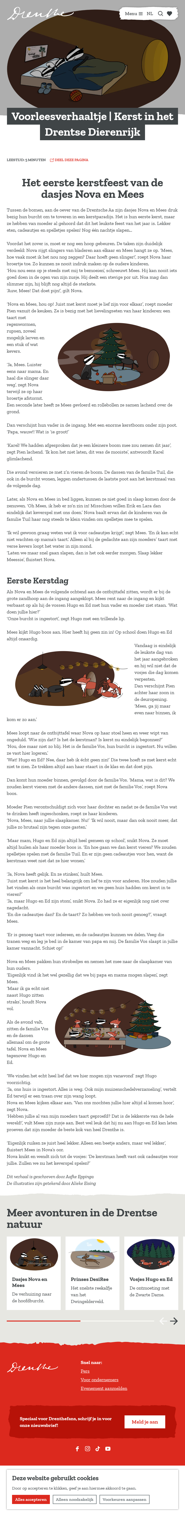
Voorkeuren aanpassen (124, 1499)
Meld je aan (145, 1422)
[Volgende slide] (174, 1321)
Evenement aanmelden (104, 1388)
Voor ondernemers (100, 1380)
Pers (85, 1371)
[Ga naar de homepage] (40, 13)
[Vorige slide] (163, 1321)
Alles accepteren (31, 1499)
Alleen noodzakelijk (74, 1499)
